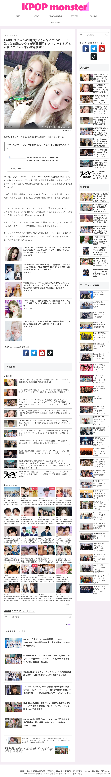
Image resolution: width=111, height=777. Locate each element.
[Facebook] (25, 352)
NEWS (8, 611)
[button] (70, 617)
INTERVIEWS (77, 771)
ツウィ (32, 611)
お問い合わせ (77, 774)
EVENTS (68, 771)
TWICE (16, 611)
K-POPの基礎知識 (39, 771)
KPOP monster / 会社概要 (33, 774)
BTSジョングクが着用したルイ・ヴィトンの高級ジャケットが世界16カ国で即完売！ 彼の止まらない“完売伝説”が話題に (46, 543)
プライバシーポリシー (63, 774)
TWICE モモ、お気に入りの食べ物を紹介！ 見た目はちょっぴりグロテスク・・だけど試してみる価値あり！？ (29, 600)
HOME (21, 771)
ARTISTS (50, 771)
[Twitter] (33, 352)
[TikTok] (50, 352)
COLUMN (59, 771)
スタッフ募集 (48, 774)
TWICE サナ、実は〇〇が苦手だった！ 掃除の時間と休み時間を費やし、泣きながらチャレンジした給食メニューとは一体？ (64, 523)
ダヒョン (24, 611)
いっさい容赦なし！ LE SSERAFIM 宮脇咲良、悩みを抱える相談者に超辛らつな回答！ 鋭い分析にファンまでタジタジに (64, 600)
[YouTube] (41, 352)
